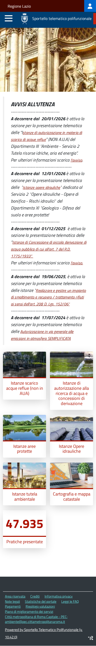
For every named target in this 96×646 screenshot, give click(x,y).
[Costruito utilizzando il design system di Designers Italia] (90, 638)
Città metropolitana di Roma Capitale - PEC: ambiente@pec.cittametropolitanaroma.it (36, 619)
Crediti (35, 596)
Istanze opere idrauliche (41, 187)
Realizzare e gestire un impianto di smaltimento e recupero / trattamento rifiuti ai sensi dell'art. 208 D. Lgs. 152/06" (48, 297)
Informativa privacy (59, 596)
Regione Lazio (19, 6)
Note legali (12, 601)
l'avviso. (77, 263)
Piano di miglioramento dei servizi (29, 611)
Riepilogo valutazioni (40, 606)
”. (48, 249)
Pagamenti (13, 606)
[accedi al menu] (9, 18)
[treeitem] (90, 6)
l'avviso (76, 160)
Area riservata (15, 596)
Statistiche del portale (40, 601)
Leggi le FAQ (70, 601)
